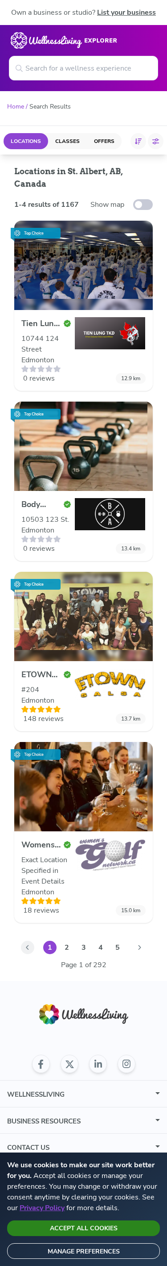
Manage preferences (84, 1251)
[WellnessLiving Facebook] (41, 1064)
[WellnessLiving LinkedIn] (98, 1064)
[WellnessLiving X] (69, 1064)
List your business (126, 12)
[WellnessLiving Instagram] (126, 1064)
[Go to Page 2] (140, 947)
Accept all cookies (84, 1228)
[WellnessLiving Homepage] (83, 1014)
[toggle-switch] (143, 204)
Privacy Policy (42, 1208)
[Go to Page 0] (27, 947)
